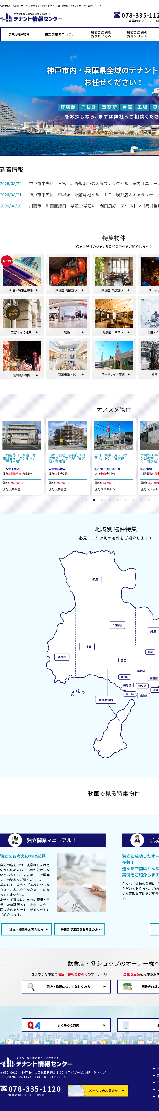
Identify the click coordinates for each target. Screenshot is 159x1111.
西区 (123, 660)
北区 (150, 652)
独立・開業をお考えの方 (26, 929)
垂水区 (125, 677)
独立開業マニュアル (60, 34)
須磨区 (127, 685)
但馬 (95, 579)
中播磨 (87, 647)
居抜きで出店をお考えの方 (79, 929)
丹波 (153, 631)
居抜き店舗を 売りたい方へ (101, 34)
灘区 (155, 690)
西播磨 (62, 657)
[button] (78, 500)
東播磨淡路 (106, 700)
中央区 (142, 686)
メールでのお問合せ (103, 1090)
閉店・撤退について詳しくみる (68, 986)
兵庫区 (144, 696)
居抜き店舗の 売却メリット (137, 34)
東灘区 (154, 678)
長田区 (130, 694)
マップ (101, 1072)
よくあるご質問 (68, 1025)
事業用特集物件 (18, 34)
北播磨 (117, 625)
